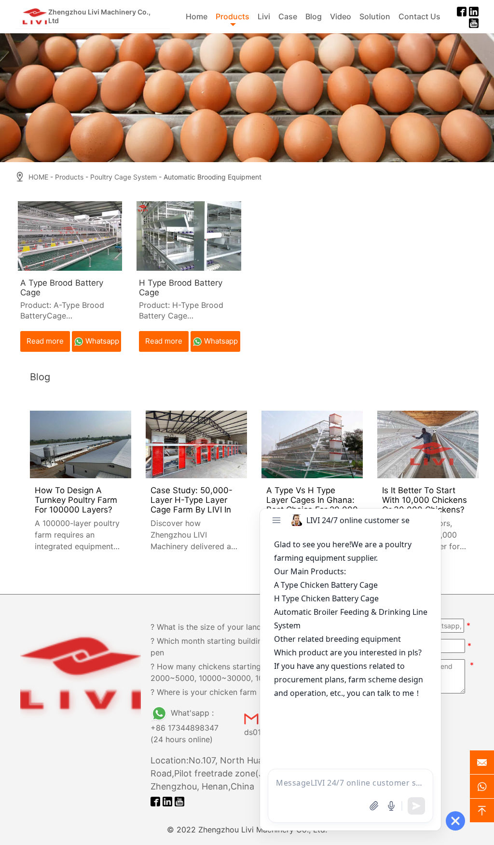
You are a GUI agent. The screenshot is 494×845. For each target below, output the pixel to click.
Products (232, 16)
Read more (45, 341)
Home (196, 16)
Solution (374, 16)
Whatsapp (102, 341)
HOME (38, 177)
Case (287, 16)
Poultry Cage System (123, 177)
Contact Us (419, 16)
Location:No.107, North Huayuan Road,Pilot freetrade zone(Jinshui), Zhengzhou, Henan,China (222, 773)
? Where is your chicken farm (204, 692)
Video (340, 16)
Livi (264, 16)
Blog (313, 16)
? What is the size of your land (206, 627)
